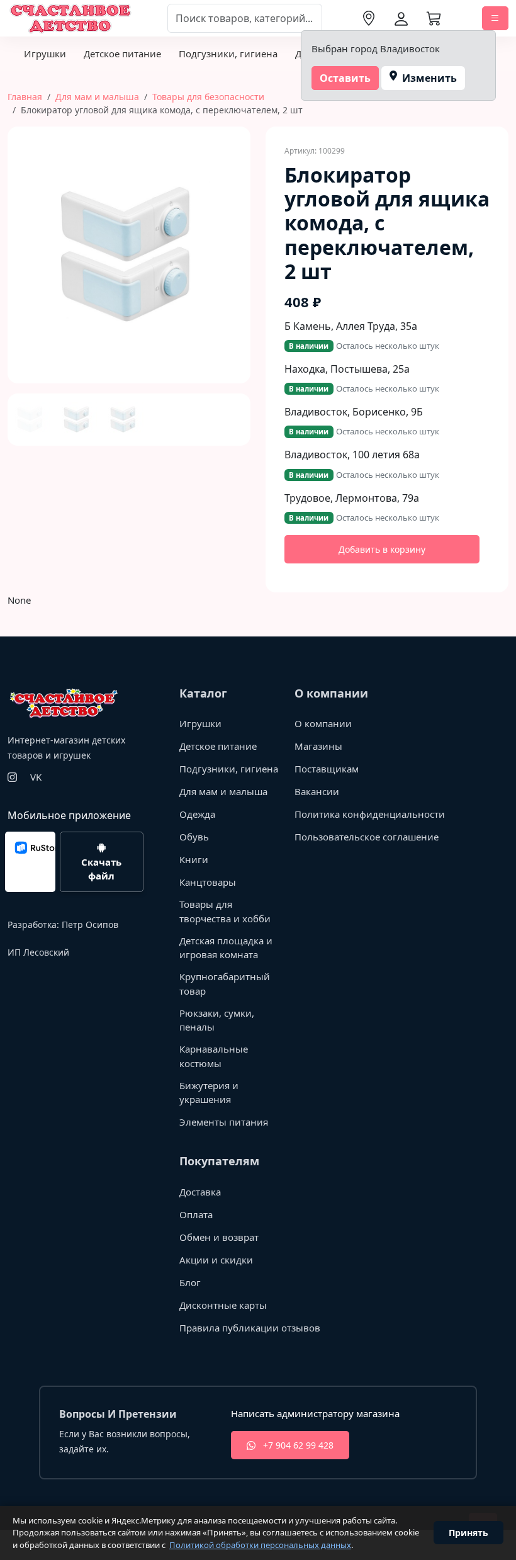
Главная (25, 97)
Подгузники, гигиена (228, 53)
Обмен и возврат (219, 1237)
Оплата (196, 1214)
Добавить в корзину (382, 549)
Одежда (197, 814)
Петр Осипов (90, 924)
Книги (193, 859)
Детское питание (122, 53)
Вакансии (316, 791)
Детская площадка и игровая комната (225, 947)
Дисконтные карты (223, 1305)
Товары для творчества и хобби (225, 911)
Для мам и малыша (97, 97)
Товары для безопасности (208, 97)
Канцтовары (207, 882)
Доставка (200, 1191)
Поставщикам (326, 768)
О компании (323, 723)
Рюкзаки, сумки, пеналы (216, 1020)
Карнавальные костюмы (213, 1056)
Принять (468, 1533)
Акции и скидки (216, 1259)
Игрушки (45, 53)
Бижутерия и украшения (208, 1092)
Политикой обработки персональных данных (260, 1545)
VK (36, 777)
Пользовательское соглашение (366, 836)
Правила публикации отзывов (249, 1327)
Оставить (345, 78)
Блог (190, 1282)
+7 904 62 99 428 (297, 1445)
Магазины (318, 746)
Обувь (194, 836)
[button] (20, 286)
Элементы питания (223, 1122)
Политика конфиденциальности (369, 814)
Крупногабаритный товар (224, 983)
